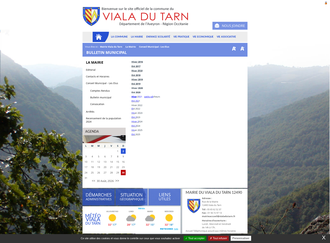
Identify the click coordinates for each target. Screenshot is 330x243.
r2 (137, 96)
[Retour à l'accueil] (137, 18)
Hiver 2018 (136, 71)
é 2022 (137, 108)
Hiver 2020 (137, 88)
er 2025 (138, 130)
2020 (138, 92)
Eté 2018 (135, 75)
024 (140, 121)
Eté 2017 (135, 66)
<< (93, 181)
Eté (133, 92)
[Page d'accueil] (101, 37)
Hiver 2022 (136, 105)
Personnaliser (240, 238)
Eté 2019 (135, 83)
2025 (137, 134)
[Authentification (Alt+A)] (326, 2)
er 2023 (138, 112)
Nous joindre (233, 26)
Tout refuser (219, 238)
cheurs (156, 96)
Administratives (99, 197)
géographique (132, 197)
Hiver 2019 (137, 79)
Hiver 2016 (137, 61)
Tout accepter (196, 238)
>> (117, 180)
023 (138, 117)
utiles (165, 196)
